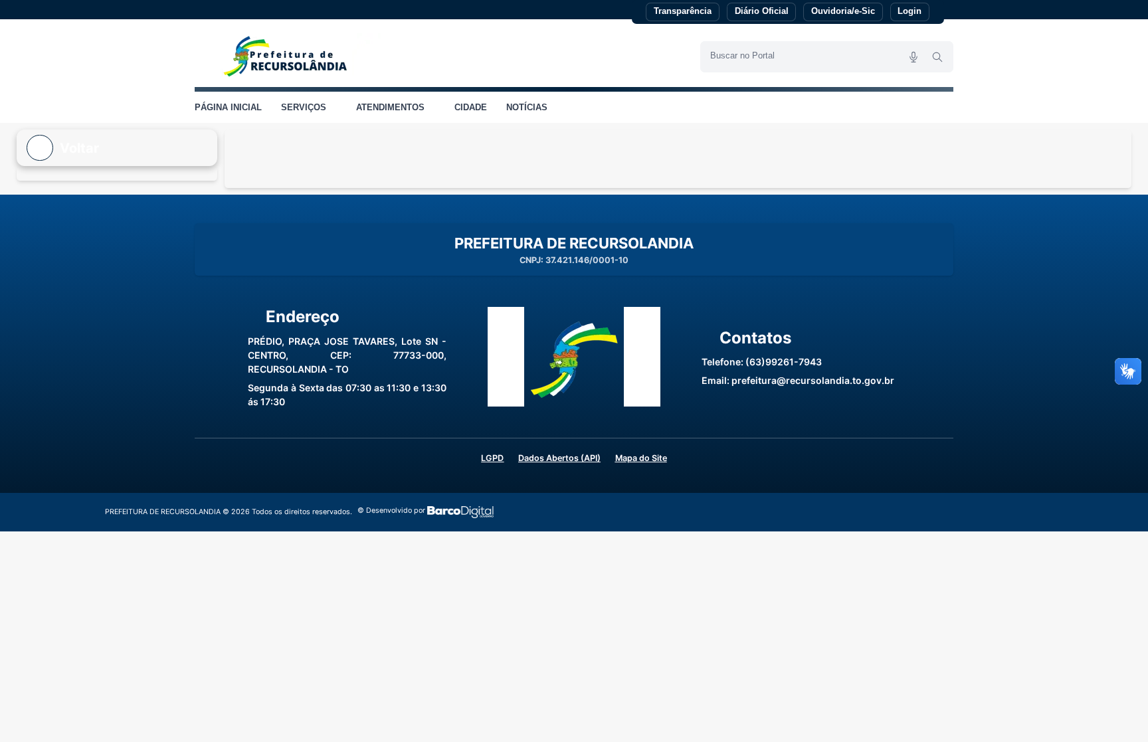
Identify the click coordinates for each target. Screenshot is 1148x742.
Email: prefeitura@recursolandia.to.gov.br (798, 380)
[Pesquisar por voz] (913, 56)
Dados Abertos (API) (559, 458)
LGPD (492, 458)
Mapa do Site (641, 458)
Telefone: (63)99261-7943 (762, 361)
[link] (288, 56)
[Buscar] (937, 56)
